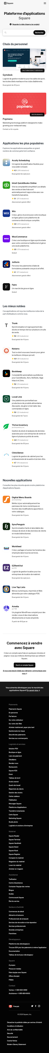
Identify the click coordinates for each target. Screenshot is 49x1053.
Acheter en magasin (16, 869)
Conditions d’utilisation (15, 1026)
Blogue (11, 890)
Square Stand (13, 847)
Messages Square (15, 803)
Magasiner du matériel (16, 861)
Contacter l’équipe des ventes (19, 886)
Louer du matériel (15, 865)
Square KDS (13, 771)
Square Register (14, 854)
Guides (11, 894)
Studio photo (13, 822)
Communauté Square (16, 897)
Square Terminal (14, 839)
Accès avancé (14, 782)
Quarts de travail (14, 785)
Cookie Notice (12, 1041)
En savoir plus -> (33, 690)
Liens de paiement (15, 756)
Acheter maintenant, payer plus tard (21, 727)
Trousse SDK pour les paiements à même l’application (27, 947)
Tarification (13, 879)
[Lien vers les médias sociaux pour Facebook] (35, 1006)
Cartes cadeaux (14, 796)
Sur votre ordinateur (16, 720)
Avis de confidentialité (15, 1030)
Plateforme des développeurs (19, 944)
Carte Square (13, 814)
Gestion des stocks (15, 792)
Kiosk (11, 774)
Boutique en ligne (15, 752)
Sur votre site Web (15, 724)
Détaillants (12, 760)
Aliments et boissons (16, 915)
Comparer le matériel (16, 858)
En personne (13, 713)
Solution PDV (13, 749)
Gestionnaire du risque (17, 731)
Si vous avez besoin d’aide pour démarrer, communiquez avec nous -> (24, 672)
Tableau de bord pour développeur (21, 955)
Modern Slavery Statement (16, 1044)
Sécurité (10, 1033)
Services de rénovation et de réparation (23, 922)
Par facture (13, 716)
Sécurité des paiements (17, 735)
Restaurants (13, 767)
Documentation (14, 951)
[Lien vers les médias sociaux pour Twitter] (31, 1006)
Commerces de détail (16, 911)
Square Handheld (15, 843)
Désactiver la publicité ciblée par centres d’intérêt (24, 1022)
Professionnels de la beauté (18, 919)
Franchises (12, 933)
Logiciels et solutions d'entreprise (21, 825)
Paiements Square (15, 709)
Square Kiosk (13, 850)
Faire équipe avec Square (17, 972)
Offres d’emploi (14, 976)
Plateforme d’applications (18, 807)
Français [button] (16, 1006)
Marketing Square (15, 818)
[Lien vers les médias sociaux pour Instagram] (38, 1006)
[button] (10, 1006)
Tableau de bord (14, 778)
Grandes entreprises (16, 930)
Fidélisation (13, 800)
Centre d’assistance (16, 883)
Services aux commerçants (18, 738)
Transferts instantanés (17, 811)
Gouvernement (12, 1037)
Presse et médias (15, 969)
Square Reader (14, 836)
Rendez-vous (13, 763)
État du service (14, 901)
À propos (12, 965)
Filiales (11, 980)
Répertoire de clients (16, 789)
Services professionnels (17, 926)
